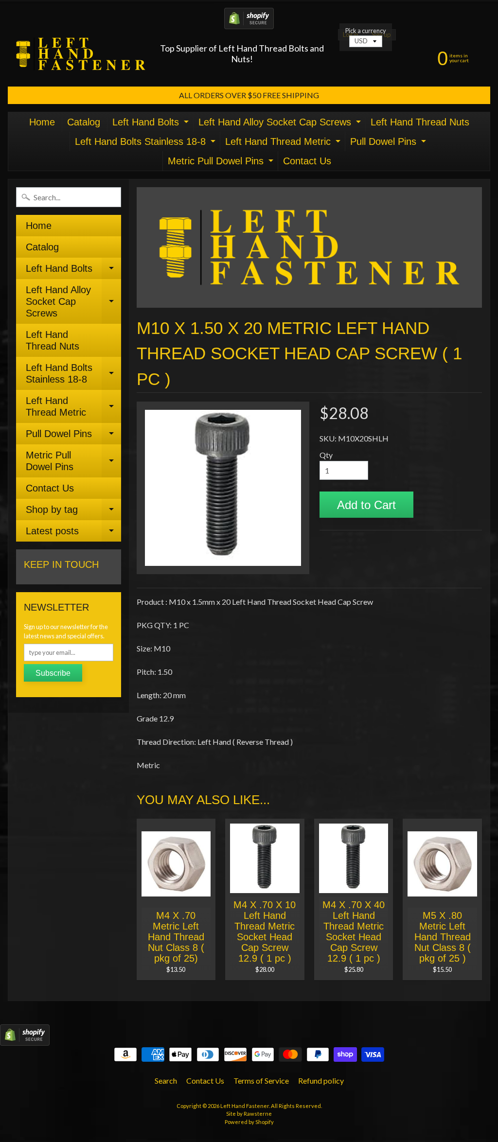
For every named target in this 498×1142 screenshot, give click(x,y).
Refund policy (321, 1080)
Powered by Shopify (249, 1122)
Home (42, 122)
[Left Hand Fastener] (81, 54)
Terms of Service (261, 1080)
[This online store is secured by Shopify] (249, 23)
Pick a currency (365, 31)
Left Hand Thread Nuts (420, 122)
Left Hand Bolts (151, 124)
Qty (326, 454)
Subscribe (53, 673)
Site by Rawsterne (249, 1113)
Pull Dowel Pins (389, 143)
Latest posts (73, 534)
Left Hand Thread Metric (284, 143)
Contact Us (307, 161)
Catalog (83, 122)
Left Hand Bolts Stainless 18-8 (146, 143)
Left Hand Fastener (244, 1106)
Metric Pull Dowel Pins (222, 163)
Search (166, 1080)
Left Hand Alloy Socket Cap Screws (280, 124)
